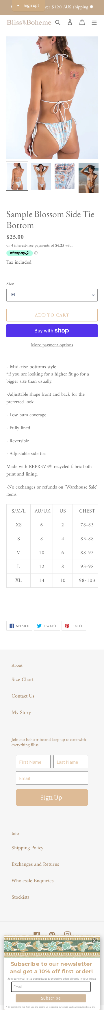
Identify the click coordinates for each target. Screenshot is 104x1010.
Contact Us (23, 696)
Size (10, 283)
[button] (94, 940)
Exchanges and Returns (35, 864)
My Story (21, 712)
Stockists (20, 897)
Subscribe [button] (51, 998)
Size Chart (23, 679)
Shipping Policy (27, 847)
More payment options (52, 345)
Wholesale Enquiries (32, 880)
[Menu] (94, 22)
